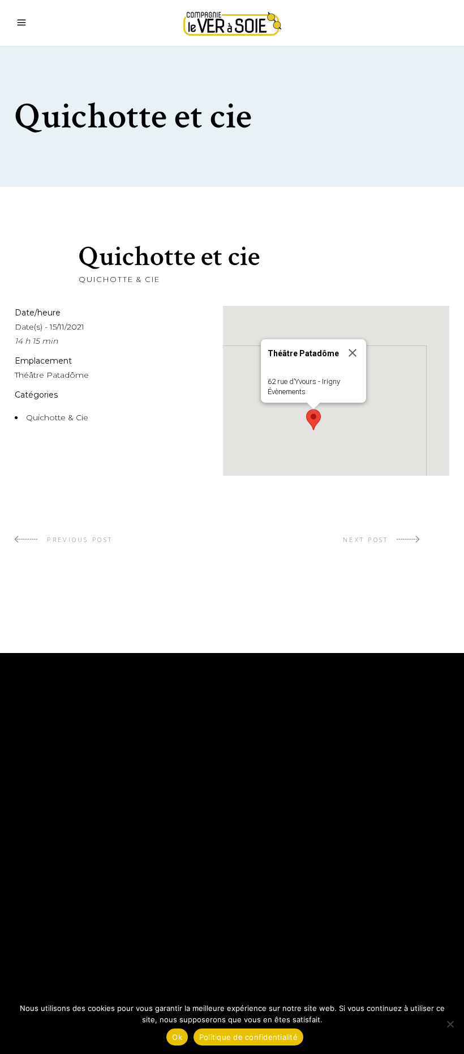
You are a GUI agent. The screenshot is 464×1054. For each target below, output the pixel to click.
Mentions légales (286, 910)
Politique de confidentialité (316, 927)
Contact (262, 893)
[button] (313, 419)
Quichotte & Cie (119, 279)
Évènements (287, 391)
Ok (177, 1037)
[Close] (352, 352)
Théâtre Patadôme (52, 375)
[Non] (450, 1024)
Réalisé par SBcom (288, 944)
